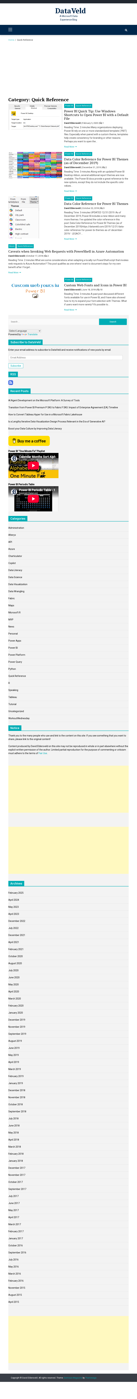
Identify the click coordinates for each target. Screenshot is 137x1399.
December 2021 (16, 935)
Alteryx (12, 535)
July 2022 (13, 928)
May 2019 (13, 1055)
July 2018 (13, 1118)
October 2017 (15, 1182)
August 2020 (15, 963)
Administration (16, 528)
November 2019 (16, 1026)
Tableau (12, 697)
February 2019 (16, 1076)
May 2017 (13, 1210)
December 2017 (16, 1168)
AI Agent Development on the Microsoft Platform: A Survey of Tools (44, 400)
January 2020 (15, 1012)
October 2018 (15, 1104)
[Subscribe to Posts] (10, 382)
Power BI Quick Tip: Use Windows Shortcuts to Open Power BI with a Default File (96, 115)
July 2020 (13, 970)
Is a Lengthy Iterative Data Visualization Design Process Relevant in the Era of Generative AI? (56, 421)
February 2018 (16, 1153)
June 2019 (14, 1048)
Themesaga (90, 1378)
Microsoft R (14, 612)
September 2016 (17, 1252)
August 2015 (15, 1295)
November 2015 (16, 1287)
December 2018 (16, 1090)
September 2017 (17, 1189)
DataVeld (70, 10)
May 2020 (13, 984)
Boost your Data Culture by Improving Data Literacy (35, 428)
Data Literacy (15, 570)
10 (101, 290)
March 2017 (14, 1224)
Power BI (69, 106)
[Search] (126, 30)
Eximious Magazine (73, 1378)
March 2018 (14, 1146)
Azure (12, 246)
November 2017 (16, 1175)
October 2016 (15, 1245)
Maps (11, 605)
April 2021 (13, 942)
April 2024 (13, 900)
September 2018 (17, 1111)
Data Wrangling (16, 591)
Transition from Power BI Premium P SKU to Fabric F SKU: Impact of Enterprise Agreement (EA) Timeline (63, 407)
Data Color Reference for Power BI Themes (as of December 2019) (96, 161)
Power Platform (16, 654)
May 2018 (13, 1132)
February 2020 (16, 1005)
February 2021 (16, 949)
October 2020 (15, 956)
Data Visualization (17, 584)
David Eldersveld (72, 123)
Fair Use (43, 753)
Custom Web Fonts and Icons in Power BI (95, 285)
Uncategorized (16, 711)
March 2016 (14, 1273)
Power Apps (14, 640)
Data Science (15, 577)
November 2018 (16, 1097)
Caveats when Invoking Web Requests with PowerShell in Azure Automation (66, 251)
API (10, 542)
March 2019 (14, 1069)
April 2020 (13, 991)
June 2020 (14, 977)
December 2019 (16, 1019)
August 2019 (15, 1041)
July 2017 (13, 1196)
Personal (13, 633)
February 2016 (16, 1280)
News (11, 626)
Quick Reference (83, 106)
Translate (33, 334)
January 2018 (15, 1161)
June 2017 (14, 1203)
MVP (10, 619)
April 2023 (13, 914)
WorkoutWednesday (19, 718)
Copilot (12, 563)
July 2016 (13, 1259)
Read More (69, 147)
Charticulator (15, 556)
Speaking (13, 690)
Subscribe (16, 365)
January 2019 (15, 1083)
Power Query (15, 662)
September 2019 (17, 1034)
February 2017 (16, 1231)
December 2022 (16, 921)
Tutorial (12, 704)
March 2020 (14, 998)
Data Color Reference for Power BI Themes (96, 203)
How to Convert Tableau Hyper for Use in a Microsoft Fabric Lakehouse (45, 414)
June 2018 (14, 1125)
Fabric (11, 598)
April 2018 (13, 1139)
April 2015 (13, 1302)
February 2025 (16, 892)
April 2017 (13, 1217)
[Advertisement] (68, 70)
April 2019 (13, 1062)
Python (12, 669)
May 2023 (13, 907)
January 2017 (15, 1238)
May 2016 (13, 1266)
